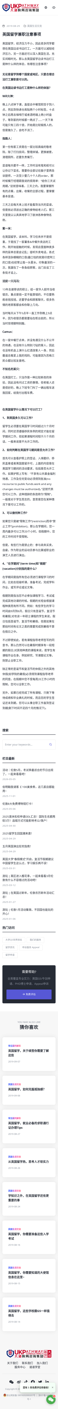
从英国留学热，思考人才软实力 (28, 1162)
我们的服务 (35, 939)
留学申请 (10, 954)
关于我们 (12, 1363)
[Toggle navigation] (54, 7)
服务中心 (20, 1367)
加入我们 (42, 1363)
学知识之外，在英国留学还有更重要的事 (28, 1198)
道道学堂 (34, 1367)
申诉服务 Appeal (30, 947)
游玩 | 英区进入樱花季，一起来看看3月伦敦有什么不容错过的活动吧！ (27, 878)
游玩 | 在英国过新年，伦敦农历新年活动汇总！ (28, 895)
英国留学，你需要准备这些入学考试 (28, 1236)
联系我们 (27, 1363)
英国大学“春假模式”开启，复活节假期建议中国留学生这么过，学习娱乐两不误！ (28, 861)
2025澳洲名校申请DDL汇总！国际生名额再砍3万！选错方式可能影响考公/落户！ (28, 818)
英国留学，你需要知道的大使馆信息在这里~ (28, 1275)
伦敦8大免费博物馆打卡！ (18, 804)
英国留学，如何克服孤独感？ (27, 1089)
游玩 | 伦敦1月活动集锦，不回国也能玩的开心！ (27, 912)
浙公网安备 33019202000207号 (20, 1395)
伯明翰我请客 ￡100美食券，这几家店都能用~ (28, 789)
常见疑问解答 (14, 1045)
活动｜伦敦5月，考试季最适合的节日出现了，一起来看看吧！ (27, 772)
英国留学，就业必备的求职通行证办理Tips (28, 1125)
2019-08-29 (13, 25)
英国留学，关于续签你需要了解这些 (28, 1053)
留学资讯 (10, 947)
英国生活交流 (34, 25)
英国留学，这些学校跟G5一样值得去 (29, 1313)
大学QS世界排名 (13, 939)
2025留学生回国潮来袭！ (18, 833)
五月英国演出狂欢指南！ (17, 846)
